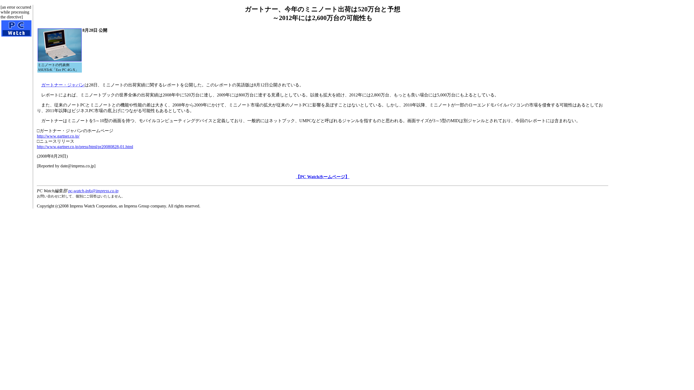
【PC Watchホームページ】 (322, 176)
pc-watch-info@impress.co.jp (93, 190)
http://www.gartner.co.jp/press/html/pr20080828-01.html (85, 146)
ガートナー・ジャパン (63, 85)
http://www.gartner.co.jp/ (58, 136)
